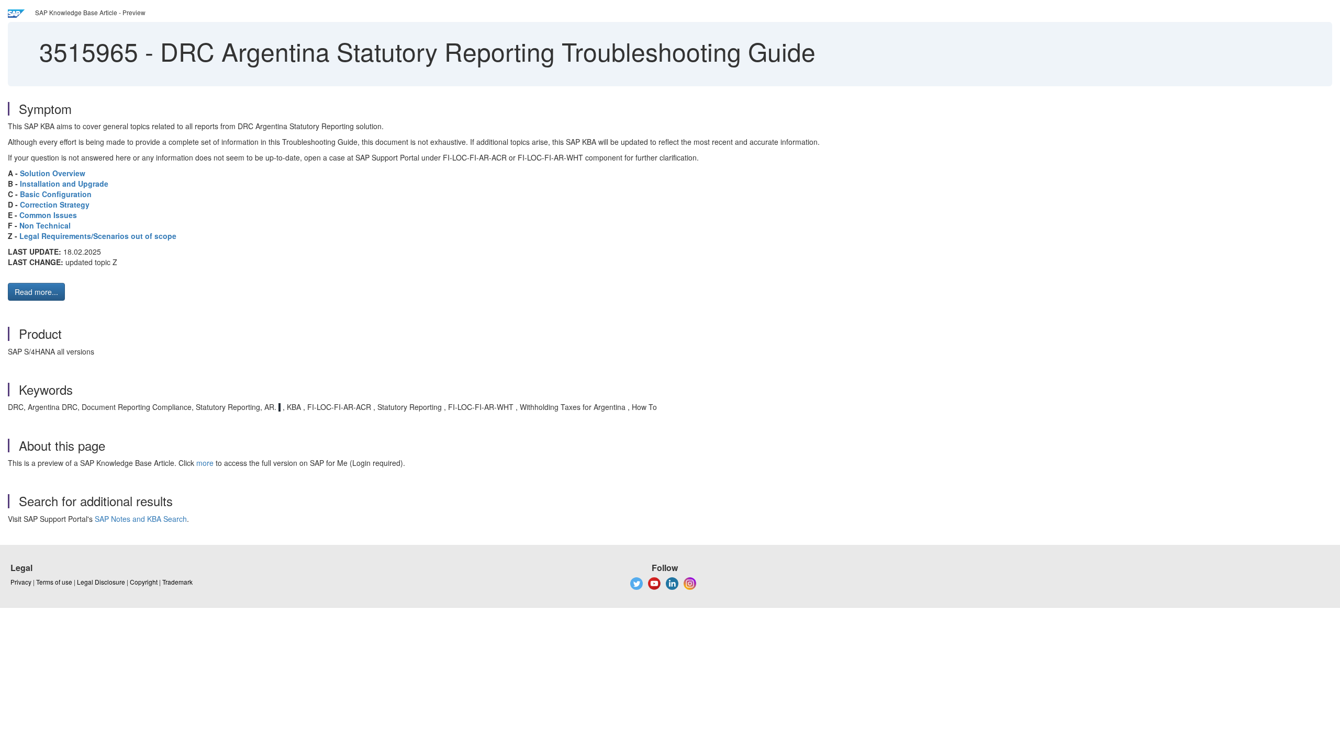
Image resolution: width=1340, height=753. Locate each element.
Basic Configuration (56, 194)
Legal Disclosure (101, 581)
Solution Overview (52, 173)
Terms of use (54, 581)
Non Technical (45, 225)
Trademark (177, 581)
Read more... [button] (36, 292)
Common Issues (48, 215)
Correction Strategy (55, 204)
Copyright (144, 581)
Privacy (20, 581)
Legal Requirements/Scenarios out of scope (97, 236)
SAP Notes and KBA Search (141, 519)
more (205, 463)
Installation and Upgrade (64, 183)
